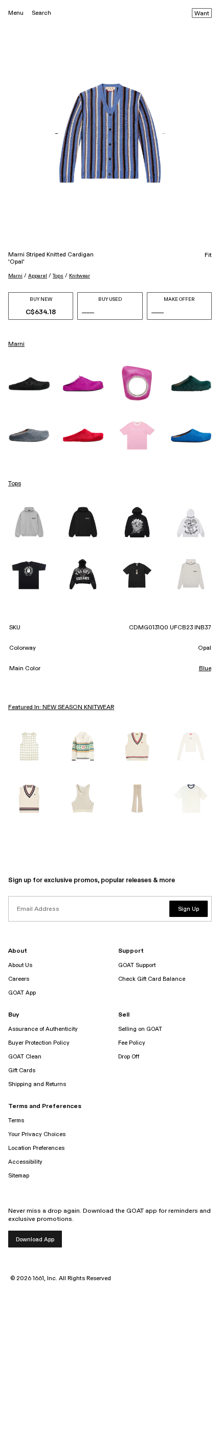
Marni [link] (16, 344)
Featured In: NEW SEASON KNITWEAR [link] (61, 707)
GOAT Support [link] (137, 965)
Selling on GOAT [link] (140, 1029)
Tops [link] (14, 484)
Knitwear (79, 275)
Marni (15, 275)
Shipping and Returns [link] (37, 1084)
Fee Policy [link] (131, 1043)
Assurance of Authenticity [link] (43, 1029)
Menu (16, 13)
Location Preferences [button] (36, 1148)
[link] (29, 383)
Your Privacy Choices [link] (36, 1134)
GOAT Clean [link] (24, 1056)
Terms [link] (16, 1120)
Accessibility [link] (25, 1162)
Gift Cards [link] (21, 1070)
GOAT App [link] (22, 993)
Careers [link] (18, 979)
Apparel (37, 275)
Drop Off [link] (128, 1056)
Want (201, 14)
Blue (205, 669)
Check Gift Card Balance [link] (151, 979)
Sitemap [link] (18, 1176)
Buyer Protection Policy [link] (39, 1043)
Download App (35, 1239)
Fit (208, 255)
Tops (58, 275)
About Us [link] (20, 965)
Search (41, 13)
